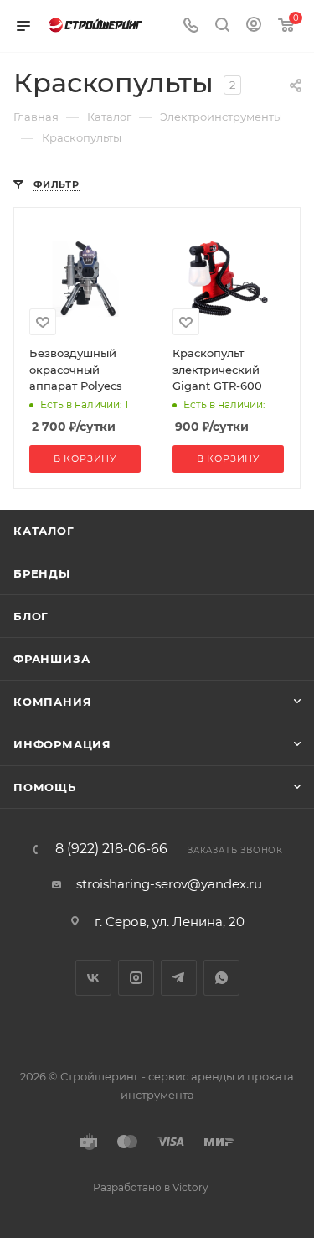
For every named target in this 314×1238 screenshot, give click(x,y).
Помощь (44, 787)
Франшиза (51, 659)
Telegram (179, 978)
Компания (52, 701)
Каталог (44, 530)
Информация (62, 744)
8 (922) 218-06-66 (111, 849)
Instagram (136, 978)
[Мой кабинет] (253, 26)
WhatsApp (221, 978)
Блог (31, 616)
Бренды (41, 573)
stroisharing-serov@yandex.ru (169, 884)
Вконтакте (93, 978)
